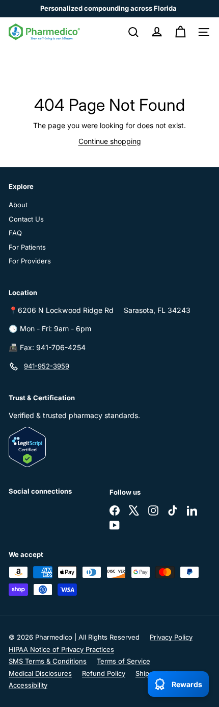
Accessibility (28, 685)
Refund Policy (103, 673)
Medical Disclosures (40, 673)
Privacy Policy (171, 637)
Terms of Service (123, 661)
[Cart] (180, 32)
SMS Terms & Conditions (48, 661)
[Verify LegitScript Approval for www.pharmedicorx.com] (109, 447)
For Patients (27, 247)
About (18, 205)
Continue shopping (109, 141)
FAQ (15, 233)
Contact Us (26, 219)
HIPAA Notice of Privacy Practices (61, 649)
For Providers (30, 261)
